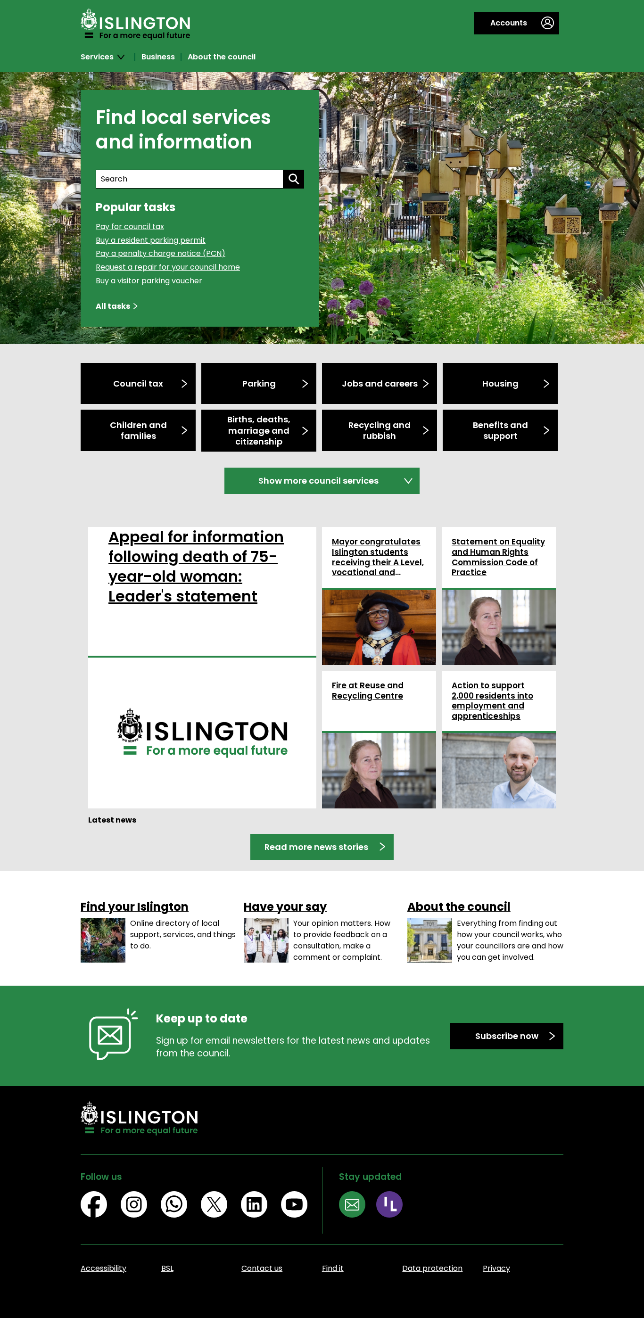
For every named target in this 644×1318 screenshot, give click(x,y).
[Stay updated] (357, 1206)
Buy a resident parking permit (151, 240)
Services (97, 57)
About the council (222, 57)
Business (158, 57)
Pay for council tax (130, 226)
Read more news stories (316, 847)
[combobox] (189, 179)
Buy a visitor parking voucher (149, 280)
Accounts (508, 22)
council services (318, 480)
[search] (293, 179)
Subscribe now (506, 1036)
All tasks (113, 306)
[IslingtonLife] (394, 1206)
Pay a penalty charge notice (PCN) (160, 253)
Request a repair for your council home (168, 267)
